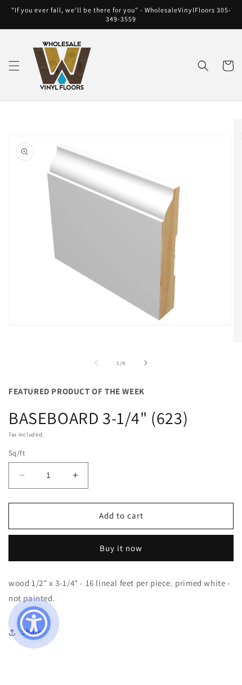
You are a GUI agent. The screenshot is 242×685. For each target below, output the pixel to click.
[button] (14, 65)
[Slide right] (145, 362)
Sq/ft (16, 453)
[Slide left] (96, 362)
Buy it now (121, 548)
